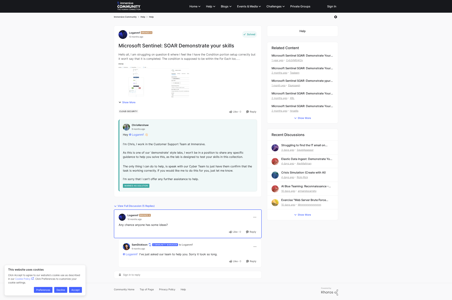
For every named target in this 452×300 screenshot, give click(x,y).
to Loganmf (186, 244)
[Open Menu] (335, 16)
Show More (128, 102)
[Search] (321, 6)
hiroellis (294, 110)
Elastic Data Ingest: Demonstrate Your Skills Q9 (307, 159)
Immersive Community (125, 17)
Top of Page (147, 289)
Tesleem (294, 72)
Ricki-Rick (302, 177)
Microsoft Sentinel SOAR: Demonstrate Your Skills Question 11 (301, 106)
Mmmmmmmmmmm (309, 204)
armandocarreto (307, 190)
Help (143, 17)
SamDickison (140, 244)
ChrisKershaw (140, 124)
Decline (60, 289)
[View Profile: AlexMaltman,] (275, 161)
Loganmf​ (138, 134)
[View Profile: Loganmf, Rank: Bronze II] (122, 34)
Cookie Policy (23, 278)
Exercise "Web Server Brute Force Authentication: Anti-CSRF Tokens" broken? (305, 200)
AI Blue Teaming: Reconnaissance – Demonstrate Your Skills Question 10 (306, 186)
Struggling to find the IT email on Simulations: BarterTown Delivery (303, 145)
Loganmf (134, 32)
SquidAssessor (305, 149)
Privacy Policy (167, 289)
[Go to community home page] (129, 6)
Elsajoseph (294, 85)
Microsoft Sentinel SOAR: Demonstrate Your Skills (301, 55)
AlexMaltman (304, 163)
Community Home (124, 289)
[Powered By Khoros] (329, 291)
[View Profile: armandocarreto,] (275, 188)
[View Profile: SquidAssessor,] (275, 147)
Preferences (43, 289)
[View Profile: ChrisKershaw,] (126, 127)
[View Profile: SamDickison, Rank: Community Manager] (126, 246)
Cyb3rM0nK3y (294, 60)
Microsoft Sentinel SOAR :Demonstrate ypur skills (301, 81)
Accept (75, 289)
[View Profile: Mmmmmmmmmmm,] (275, 202)
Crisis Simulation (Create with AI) (303, 172)
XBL (292, 98)
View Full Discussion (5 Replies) (136, 205)
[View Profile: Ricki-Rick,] (275, 175)
